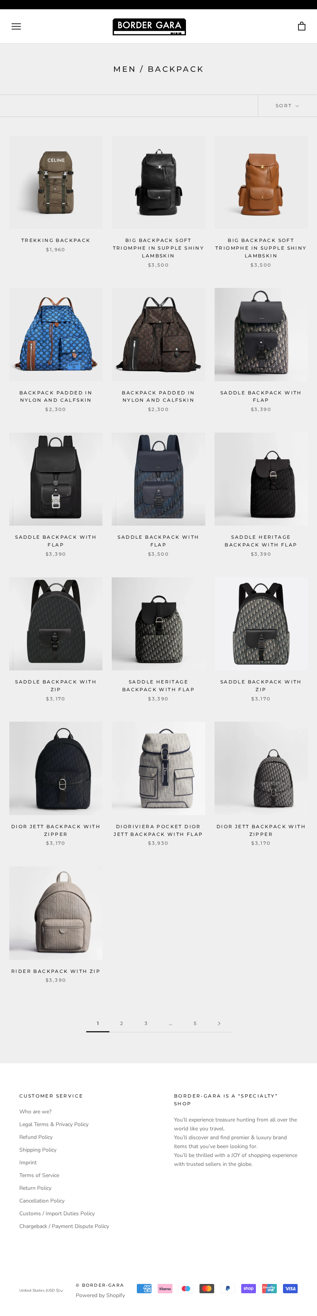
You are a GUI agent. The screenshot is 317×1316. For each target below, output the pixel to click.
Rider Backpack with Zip (56, 971)
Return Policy (35, 1188)
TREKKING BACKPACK (56, 240)
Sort (285, 105)
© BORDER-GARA (100, 1285)
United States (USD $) (39, 1290)
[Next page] (219, 1023)
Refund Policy (36, 1137)
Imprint (28, 1162)
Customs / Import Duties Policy (57, 1213)
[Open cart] (301, 26)
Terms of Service (39, 1175)
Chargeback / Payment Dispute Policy (64, 1226)
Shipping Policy (37, 1150)
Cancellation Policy (42, 1200)
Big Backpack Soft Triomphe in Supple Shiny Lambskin (159, 248)
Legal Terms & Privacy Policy (54, 1124)
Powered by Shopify (100, 1295)
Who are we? (35, 1111)
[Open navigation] (16, 26)
